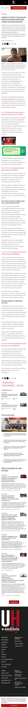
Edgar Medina (14, 409)
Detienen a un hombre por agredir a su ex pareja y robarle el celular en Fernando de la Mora (10, 479)
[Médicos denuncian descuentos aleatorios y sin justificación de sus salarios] (23, 394)
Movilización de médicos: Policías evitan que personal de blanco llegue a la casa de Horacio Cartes (15, 461)
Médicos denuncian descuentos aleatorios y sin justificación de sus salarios (9, 395)
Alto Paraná (15, 81)
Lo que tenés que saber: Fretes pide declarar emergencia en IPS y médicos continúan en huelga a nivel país (14, 454)
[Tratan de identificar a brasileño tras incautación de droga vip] (23, 405)
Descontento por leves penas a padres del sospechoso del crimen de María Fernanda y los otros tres (15, 435)
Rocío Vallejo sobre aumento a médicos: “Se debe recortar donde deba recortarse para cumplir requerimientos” (9, 558)
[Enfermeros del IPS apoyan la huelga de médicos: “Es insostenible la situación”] (23, 495)
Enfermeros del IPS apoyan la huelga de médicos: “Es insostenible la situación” (10, 498)
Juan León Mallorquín (8, 385)
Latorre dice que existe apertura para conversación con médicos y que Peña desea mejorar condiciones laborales (12, 579)
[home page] (14, 2)
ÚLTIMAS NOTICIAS (18, 8)
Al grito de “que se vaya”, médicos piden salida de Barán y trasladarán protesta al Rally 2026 (9, 517)
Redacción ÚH (15, 399)
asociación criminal (6, 99)
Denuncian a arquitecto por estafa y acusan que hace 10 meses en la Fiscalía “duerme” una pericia (15, 441)
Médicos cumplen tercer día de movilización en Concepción (9, 538)
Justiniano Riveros (18, 549)
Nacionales (4, 14)
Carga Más (14, 602)
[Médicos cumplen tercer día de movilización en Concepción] (23, 536)
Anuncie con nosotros (18, 638)
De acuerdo (14, 705)
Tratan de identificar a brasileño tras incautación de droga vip (9, 406)
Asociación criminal (8, 382)
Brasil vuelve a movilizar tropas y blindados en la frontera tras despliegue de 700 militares (15, 448)
